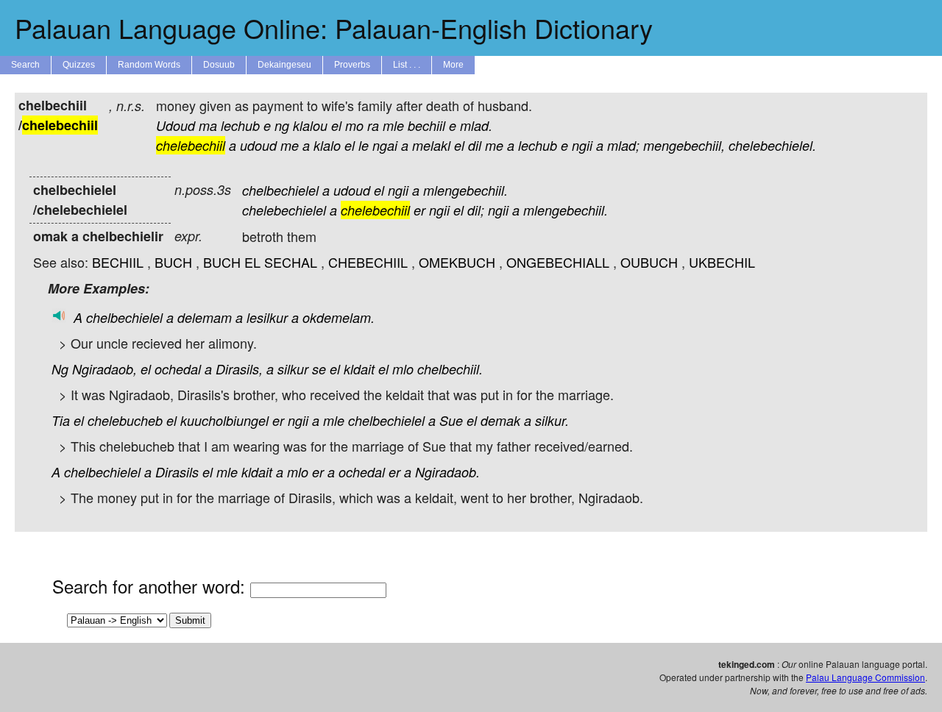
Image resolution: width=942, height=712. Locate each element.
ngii (582, 145)
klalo (327, 145)
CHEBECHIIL (368, 261)
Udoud (175, 125)
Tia (61, 420)
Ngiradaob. (447, 472)
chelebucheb (125, 420)
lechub (240, 125)
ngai (384, 145)
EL (252, 261)
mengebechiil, (684, 145)
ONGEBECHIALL (557, 261)
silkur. (552, 420)
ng (282, 125)
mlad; (623, 145)
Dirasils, (239, 369)
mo (354, 125)
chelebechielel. (772, 145)
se (319, 369)
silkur (292, 369)
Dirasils (177, 472)
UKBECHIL (722, 261)
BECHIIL (118, 261)
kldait (359, 369)
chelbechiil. (450, 369)
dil (474, 145)
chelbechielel (280, 190)
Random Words (149, 65)
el (336, 125)
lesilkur (267, 317)
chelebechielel (284, 210)
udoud (258, 145)
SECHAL (290, 261)
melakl (431, 145)
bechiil (426, 125)
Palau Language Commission (865, 677)
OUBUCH (649, 261)
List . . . (406, 65)
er (419, 210)
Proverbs (352, 65)
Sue (451, 420)
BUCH (173, 261)
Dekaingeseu (284, 65)
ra (373, 125)
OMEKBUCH (457, 261)
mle (393, 125)
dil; (475, 210)
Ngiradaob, (104, 369)
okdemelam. (338, 317)
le (363, 145)
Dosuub (219, 65)
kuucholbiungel (224, 420)
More (453, 65)
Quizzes (79, 65)
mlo (403, 369)
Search (25, 65)
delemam (204, 317)
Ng (60, 369)
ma (208, 125)
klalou (310, 125)
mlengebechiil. (465, 190)
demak (500, 420)
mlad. (476, 125)
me (289, 145)
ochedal (178, 369)
